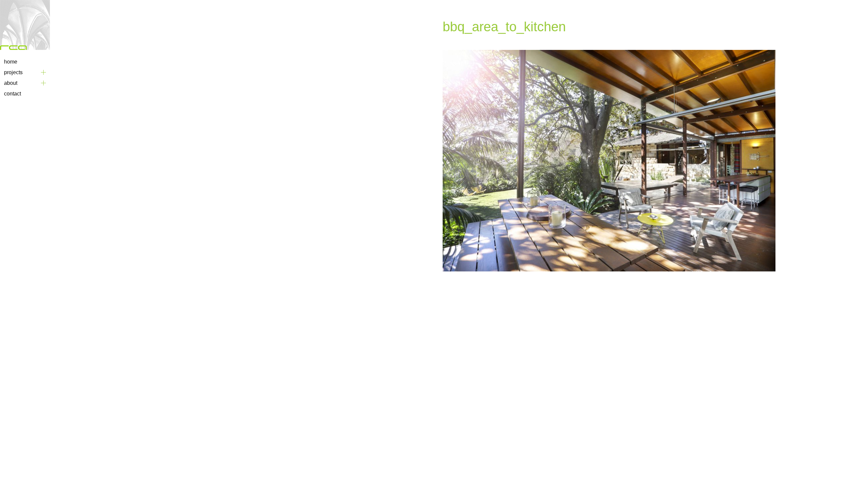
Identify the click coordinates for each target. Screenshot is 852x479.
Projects (13, 72)
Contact (12, 93)
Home (10, 62)
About (10, 83)
